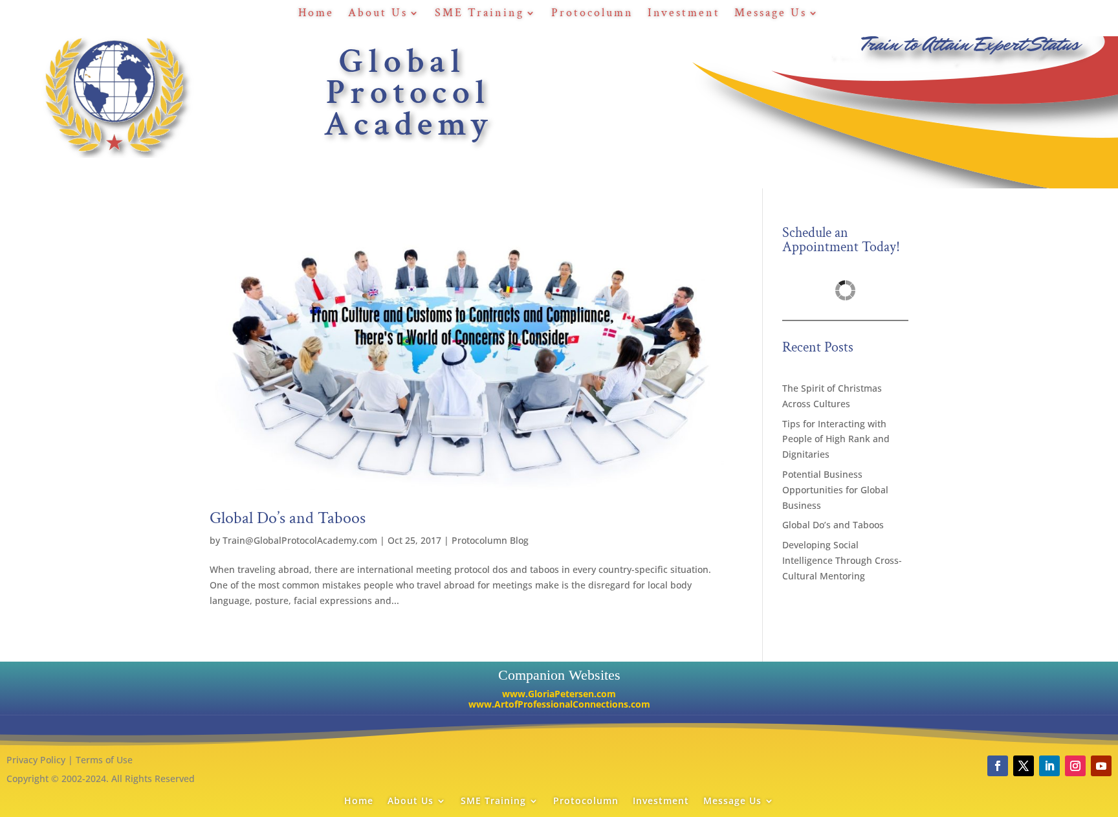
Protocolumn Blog (490, 540)
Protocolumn (592, 14)
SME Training (479, 14)
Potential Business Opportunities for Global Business (835, 489)
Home (316, 14)
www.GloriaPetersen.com (559, 694)
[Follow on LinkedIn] (1049, 765)
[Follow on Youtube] (1101, 765)
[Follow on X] (1023, 765)
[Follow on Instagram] (1075, 765)
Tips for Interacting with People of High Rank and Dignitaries (836, 439)
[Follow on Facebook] (997, 765)
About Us (378, 14)
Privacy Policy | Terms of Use (69, 760)
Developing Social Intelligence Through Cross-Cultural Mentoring (842, 560)
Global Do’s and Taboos (288, 518)
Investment (684, 14)
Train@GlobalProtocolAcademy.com (300, 540)
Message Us (770, 14)
